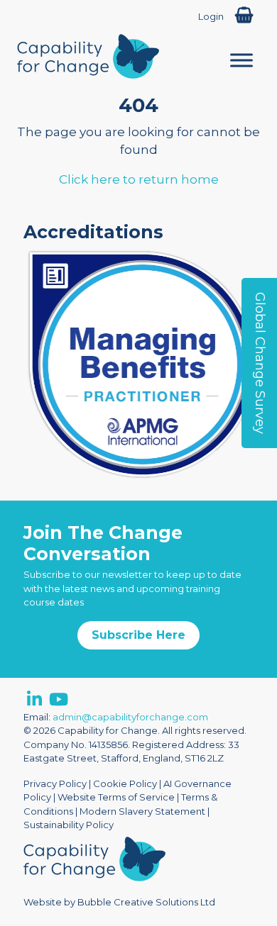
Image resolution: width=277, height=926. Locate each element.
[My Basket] (244, 15)
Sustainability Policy (68, 824)
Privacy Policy (55, 783)
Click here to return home (139, 179)
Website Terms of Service (116, 797)
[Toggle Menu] (241, 60)
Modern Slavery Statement (142, 811)
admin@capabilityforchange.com (130, 717)
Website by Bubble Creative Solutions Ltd (119, 902)
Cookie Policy (125, 783)
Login (211, 16)
